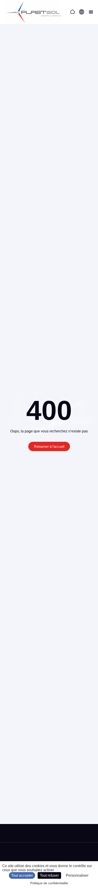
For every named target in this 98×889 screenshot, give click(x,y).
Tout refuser (49, 875)
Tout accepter (22, 875)
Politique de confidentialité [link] (49, 883)
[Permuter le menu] (91, 12)
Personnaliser (77, 875)
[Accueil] (72, 12)
